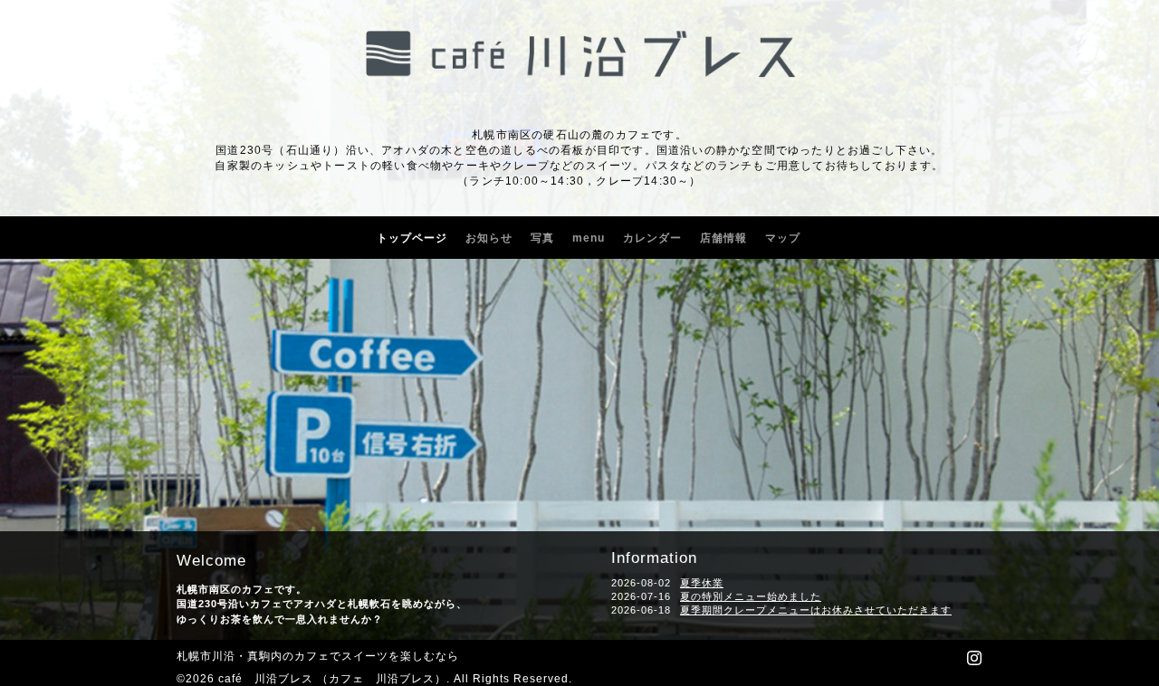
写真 (542, 238)
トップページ (412, 238)
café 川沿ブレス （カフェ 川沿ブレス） (332, 678)
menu (588, 238)
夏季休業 (701, 582)
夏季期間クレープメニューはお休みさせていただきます (816, 610)
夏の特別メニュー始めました (750, 596)
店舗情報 (723, 238)
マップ (782, 238)
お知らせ (488, 238)
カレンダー (652, 238)
